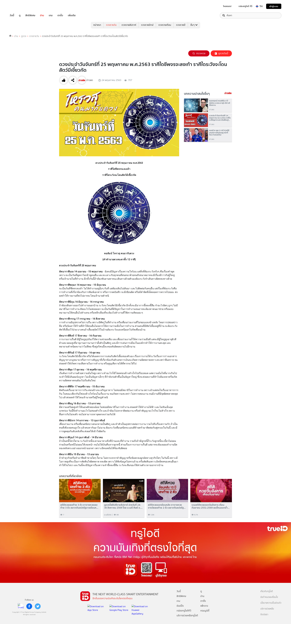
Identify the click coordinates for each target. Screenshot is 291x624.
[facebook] (29, 606)
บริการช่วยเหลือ (267, 608)
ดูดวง (23, 36)
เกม (51, 15)
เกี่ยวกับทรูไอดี (266, 591)
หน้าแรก (97, 25)
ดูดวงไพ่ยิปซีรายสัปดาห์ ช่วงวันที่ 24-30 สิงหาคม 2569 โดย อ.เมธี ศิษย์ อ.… (123, 506)
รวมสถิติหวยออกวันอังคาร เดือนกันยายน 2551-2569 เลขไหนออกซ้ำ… (211, 506)
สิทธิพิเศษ (30, 15)
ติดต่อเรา (264, 614)
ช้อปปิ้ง (180, 606)
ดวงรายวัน (111, 25)
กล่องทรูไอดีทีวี (184, 610)
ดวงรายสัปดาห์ (129, 25)
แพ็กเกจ (204, 606)
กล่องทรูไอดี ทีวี (245, 6)
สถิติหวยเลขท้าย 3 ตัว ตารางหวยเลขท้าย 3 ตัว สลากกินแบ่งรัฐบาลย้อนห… (79, 506)
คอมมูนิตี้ (204, 610)
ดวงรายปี (180, 25)
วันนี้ (12, 15)
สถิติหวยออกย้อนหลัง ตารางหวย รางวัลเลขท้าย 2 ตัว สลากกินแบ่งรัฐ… (167, 506)
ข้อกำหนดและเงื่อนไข (269, 597)
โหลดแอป (227, 6)
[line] (21, 606)
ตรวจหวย (200, 53)
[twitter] (38, 606)
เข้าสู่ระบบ (273, 6)
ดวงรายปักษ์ (147, 25)
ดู (19, 15)
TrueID (19, 6)
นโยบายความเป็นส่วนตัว (270, 602)
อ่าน (42, 15)
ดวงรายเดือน (164, 25)
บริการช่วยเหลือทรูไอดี (187, 615)
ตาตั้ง (60, 15)
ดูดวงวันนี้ (223, 53)
